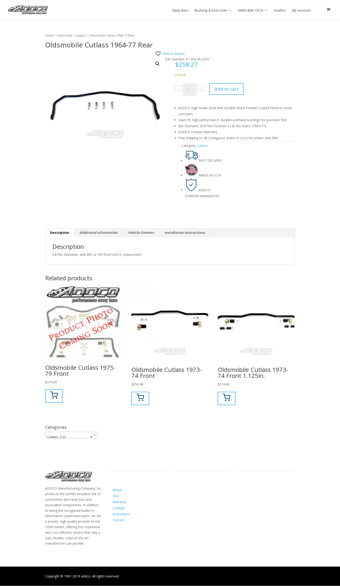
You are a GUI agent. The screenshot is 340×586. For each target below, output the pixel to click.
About (117, 490)
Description (59, 232)
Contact (118, 520)
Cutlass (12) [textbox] (69, 437)
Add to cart (226, 89)
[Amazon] (196, 494)
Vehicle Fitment (141, 232)
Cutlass (81, 35)
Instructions (121, 514)
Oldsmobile (65, 35)
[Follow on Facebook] (177, 494)
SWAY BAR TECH (250, 10)
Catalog (118, 508)
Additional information (99, 232)
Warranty (119, 502)
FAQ (116, 496)
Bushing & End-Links (211, 10)
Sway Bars (180, 10)
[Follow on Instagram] (186, 494)
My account (301, 10)
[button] (157, 64)
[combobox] (71, 435)
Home (49, 35)
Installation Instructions (185, 232)
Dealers (280, 10)
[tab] (59, 233)
